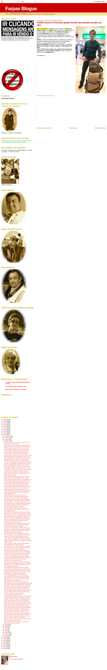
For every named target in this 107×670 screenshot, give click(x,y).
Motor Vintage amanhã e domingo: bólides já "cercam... (17, 486)
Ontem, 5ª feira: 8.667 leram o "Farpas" (13, 506)
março (6, 632)
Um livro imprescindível (9, 493)
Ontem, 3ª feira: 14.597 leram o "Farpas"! (14, 549)
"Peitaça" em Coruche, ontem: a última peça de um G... (17, 598)
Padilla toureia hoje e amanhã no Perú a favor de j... (17, 448)
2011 (4, 645)
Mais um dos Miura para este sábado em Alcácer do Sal (17, 590)
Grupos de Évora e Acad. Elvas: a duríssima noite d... (17, 608)
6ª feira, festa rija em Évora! (11, 566)
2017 (4, 434)
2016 (4, 637)
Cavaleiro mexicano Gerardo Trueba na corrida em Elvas (17, 596)
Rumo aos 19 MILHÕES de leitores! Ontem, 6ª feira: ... (17, 465)
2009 (4, 648)
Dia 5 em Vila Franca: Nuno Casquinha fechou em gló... (17, 534)
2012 (4, 643)
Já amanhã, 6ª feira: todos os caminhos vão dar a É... (17, 527)
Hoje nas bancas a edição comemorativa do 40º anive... (17, 614)
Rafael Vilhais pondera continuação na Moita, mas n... (17, 456)
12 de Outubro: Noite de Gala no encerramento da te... (17, 445)
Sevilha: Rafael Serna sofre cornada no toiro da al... (16, 604)
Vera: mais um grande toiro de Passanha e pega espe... (17, 584)
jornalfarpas (14, 656)
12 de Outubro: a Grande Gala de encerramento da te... (17, 569)
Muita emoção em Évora (10, 475)
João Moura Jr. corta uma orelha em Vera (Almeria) (16, 587)
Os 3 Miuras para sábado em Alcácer (13, 532)
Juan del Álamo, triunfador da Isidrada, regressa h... (16, 452)
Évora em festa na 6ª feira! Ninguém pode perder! (16, 533)
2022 (4, 426)
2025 (4, 421)
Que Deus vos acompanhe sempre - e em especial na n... (18, 479)
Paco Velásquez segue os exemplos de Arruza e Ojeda (17, 514)
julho (5, 626)
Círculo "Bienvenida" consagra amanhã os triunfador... (17, 512)
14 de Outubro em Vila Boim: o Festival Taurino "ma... (17, 472)
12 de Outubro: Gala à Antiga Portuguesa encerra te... (17, 537)
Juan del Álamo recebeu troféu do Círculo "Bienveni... (17, 460)
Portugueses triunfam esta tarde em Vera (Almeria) (16, 581)
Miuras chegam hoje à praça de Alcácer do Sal (15, 495)
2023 (4, 424)
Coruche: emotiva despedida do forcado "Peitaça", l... (17, 610)
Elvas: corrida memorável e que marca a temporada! (16, 601)
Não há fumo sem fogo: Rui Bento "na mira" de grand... (17, 446)
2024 (4, 423)
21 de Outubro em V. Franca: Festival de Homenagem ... (18, 547)
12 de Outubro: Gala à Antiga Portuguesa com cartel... (17, 482)
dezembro (7, 436)
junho (6, 627)
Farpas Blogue (21, 8)
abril (5, 630)
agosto (6, 624)
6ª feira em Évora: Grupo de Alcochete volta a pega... (17, 591)
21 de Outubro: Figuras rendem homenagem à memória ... (18, 603)
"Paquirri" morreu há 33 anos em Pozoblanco (15, 559)
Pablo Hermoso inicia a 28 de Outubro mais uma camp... (17, 457)
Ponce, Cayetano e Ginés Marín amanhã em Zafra (16, 477)
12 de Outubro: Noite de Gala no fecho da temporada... (17, 551)
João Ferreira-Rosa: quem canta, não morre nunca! (16, 621)
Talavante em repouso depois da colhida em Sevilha (16, 519)
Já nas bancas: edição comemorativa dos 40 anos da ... (17, 467)
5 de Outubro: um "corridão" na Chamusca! (14, 573)
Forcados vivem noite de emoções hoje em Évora (16, 483)
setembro (7, 440)
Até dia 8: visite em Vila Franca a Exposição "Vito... (16, 496)
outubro (6, 439)
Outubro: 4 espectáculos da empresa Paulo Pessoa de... (18, 463)
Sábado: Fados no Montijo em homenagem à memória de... (18, 540)
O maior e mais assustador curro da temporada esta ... (17, 480)
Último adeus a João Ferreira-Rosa (12, 580)
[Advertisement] (52, 112)
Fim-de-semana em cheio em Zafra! (12, 522)
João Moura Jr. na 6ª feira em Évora (13, 560)
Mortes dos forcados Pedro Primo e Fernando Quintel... (17, 553)
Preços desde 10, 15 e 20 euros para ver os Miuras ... (17, 577)
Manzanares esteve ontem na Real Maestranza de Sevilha (18, 583)
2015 (4, 638)
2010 (4, 647)
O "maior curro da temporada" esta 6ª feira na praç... (17, 554)
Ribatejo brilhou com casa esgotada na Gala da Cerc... (17, 516)
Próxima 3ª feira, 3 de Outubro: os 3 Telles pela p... (16, 453)
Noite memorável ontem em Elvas (12, 620)
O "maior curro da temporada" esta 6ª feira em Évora (17, 561)
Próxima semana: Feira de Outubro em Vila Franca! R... (17, 588)
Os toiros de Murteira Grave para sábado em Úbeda (16, 530)
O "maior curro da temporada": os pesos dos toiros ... (17, 487)
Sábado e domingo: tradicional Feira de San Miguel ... (17, 550)
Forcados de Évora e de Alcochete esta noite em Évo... (17, 500)
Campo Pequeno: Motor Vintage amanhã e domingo (17, 499)
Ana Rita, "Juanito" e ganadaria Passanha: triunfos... (17, 616)
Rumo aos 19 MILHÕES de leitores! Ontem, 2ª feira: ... (17, 576)
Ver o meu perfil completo (16, 659)
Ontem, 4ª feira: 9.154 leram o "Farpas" (13, 526)
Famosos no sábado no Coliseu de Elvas (14, 593)
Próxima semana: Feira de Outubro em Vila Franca (16, 450)
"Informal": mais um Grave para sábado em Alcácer (16, 556)
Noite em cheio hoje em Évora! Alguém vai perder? (16, 485)
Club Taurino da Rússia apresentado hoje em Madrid (17, 529)
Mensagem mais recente (44, 128)
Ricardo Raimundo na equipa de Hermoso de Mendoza (17, 490)
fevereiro (6, 633)
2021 (4, 428)
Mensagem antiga (100, 128)
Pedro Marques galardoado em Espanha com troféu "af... (18, 557)
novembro (7, 437)
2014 (4, 640)
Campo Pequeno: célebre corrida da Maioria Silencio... (17, 543)
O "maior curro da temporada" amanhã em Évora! (16, 520)
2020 (4, 429)
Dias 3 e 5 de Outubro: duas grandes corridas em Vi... (17, 517)
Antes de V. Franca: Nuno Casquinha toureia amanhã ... (17, 618)
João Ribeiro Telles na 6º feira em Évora (14, 544)
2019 (4, 431)
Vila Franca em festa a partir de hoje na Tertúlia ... (16, 497)
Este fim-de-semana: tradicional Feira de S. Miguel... (16, 567)
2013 (4, 642)
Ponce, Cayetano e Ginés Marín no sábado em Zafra (17, 539)
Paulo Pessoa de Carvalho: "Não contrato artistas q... (17, 509)
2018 (4, 433)
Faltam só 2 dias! (8, 541)
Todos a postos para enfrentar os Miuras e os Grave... (17, 476)
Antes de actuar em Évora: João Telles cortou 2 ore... (17, 473)
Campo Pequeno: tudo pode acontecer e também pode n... (18, 455)
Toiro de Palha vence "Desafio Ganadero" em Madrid (17, 546)
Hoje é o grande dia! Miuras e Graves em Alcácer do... (17, 449)
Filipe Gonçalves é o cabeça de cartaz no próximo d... (17, 502)
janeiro (6, 635)
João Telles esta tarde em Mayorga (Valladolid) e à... (16, 504)
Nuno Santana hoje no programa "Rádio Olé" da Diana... (18, 503)
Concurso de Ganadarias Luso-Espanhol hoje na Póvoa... (18, 462)
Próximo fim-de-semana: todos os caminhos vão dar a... (17, 613)
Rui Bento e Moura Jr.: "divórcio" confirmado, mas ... (16, 459)
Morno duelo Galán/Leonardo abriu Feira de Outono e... (17, 606)
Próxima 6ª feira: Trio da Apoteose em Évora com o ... (17, 579)
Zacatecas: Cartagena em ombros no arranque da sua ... (18, 586)
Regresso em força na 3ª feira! (11, 443)
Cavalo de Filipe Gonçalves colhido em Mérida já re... (17, 492)
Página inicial (73, 128)
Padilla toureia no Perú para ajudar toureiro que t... (16, 489)
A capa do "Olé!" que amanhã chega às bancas (15, 536)
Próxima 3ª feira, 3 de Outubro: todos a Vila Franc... (16, 470)
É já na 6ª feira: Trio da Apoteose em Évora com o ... (17, 611)
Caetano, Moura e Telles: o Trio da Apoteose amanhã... (17, 513)
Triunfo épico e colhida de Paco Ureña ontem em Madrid (17, 469)
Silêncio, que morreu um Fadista (12, 623)
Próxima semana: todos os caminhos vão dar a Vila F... (17, 442)
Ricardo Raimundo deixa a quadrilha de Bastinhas (16, 524)
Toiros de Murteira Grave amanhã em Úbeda (15, 507)
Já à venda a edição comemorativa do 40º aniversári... (17, 523)
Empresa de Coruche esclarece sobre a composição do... (18, 563)
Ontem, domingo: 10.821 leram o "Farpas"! (14, 617)
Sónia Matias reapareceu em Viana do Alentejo (15, 574)
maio (5, 629)
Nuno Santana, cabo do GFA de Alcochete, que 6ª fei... (17, 564)
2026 (4, 419)
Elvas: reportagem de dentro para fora (13, 594)
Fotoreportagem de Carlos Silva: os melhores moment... (17, 597)
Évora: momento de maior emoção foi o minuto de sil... (17, 466)
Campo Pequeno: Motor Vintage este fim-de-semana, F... (18, 570)
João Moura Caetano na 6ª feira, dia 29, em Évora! (16, 600)
